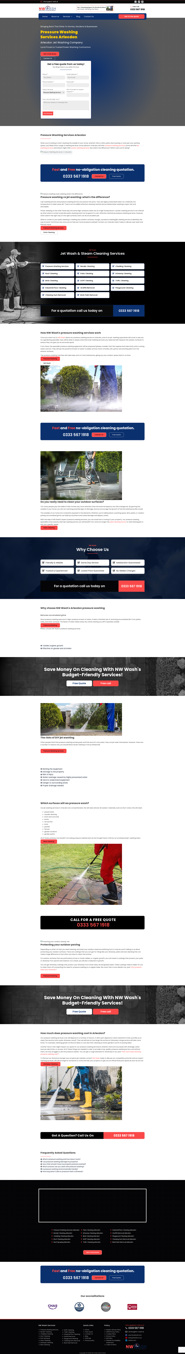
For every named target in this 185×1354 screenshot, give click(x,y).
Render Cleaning (46, 1332)
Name (45, 74)
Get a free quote (49, 54)
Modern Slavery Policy (113, 1330)
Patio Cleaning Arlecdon (91, 1230)
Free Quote (116, 176)
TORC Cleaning (69, 1332)
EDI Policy (109, 1338)
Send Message (48, 113)
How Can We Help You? (51, 99)
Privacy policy (89, 1340)
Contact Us (89, 16)
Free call (106, 683)
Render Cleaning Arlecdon (63, 1233)
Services (66, 16)
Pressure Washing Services (53, 228)
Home (45, 16)
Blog (78, 16)
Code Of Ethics (111, 1345)
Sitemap (88, 1338)
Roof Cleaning (45, 1336)
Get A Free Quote (92, 1252)
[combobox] (54, 92)
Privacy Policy (110, 1336)
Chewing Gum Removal (72, 1341)
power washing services (80, 148)
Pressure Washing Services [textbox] (52, 92)
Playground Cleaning (71, 1338)
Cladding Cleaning (46, 1334)
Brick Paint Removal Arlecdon (122, 1242)
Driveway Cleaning (50, 1064)
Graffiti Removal (69, 1336)
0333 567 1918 (137, 9)
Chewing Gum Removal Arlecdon (124, 1239)
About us (55, 16)
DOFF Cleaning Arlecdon (91, 1239)
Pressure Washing (50, 359)
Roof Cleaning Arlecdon (62, 1239)
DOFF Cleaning (69, 1330)
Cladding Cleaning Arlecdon (64, 1236)
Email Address (72, 74)
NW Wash (47, 363)
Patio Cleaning (49, 232)
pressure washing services (115, 145)
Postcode (70, 82)
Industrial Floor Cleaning (72, 1334)
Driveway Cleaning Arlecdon (93, 1233)
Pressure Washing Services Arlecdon (66, 1230)
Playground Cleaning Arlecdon (123, 1236)
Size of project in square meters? (75, 91)
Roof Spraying (45, 1338)
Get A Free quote (131, 16)
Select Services (48, 89)
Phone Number (48, 82)
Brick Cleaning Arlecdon (91, 1236)
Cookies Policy (111, 1334)
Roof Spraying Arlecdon (62, 1242)
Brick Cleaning (48, 841)
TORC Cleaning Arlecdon (91, 1242)
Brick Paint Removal (70, 1343)
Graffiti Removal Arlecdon (121, 1233)
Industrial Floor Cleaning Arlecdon (124, 1230)
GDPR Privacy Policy (112, 1332)
